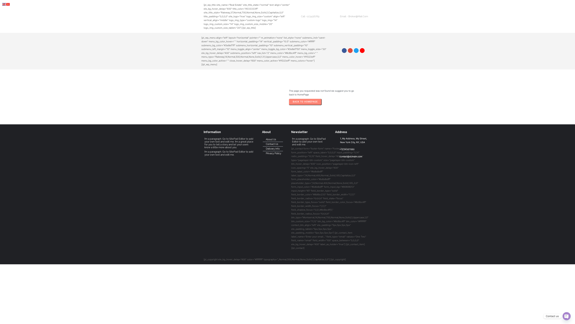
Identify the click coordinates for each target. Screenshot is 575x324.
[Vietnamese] (8, 4)
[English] (4, 4)
